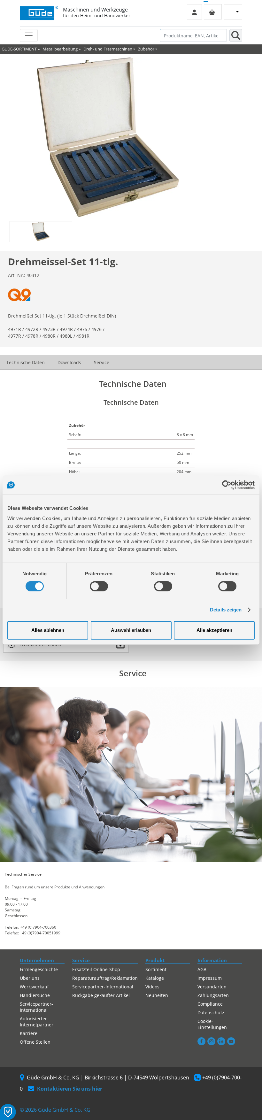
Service (101, 362)
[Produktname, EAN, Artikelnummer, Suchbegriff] (235, 35)
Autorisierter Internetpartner (36, 1022)
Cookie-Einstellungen (212, 1024)
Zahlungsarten (213, 995)
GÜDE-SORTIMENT (19, 49)
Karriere (28, 1033)
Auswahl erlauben (131, 630)
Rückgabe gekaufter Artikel (101, 995)
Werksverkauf (34, 987)
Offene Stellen (35, 1042)
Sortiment (155, 969)
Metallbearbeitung (60, 49)
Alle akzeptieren (214, 630)
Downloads (69, 362)
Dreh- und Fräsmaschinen (107, 49)
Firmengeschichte (39, 969)
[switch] (99, 586)
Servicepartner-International (36, 1007)
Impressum (209, 978)
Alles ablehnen (47, 630)
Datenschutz (210, 1012)
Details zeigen (226, 609)
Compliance (210, 1004)
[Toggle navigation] (29, 35)
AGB (201, 969)
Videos (152, 987)
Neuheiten (156, 995)
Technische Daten (25, 362)
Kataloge (154, 978)
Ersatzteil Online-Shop (96, 969)
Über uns (30, 978)
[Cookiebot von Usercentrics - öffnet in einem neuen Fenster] (227, 485)
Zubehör (146, 49)
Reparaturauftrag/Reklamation (105, 978)
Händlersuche (35, 995)
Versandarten (212, 987)
